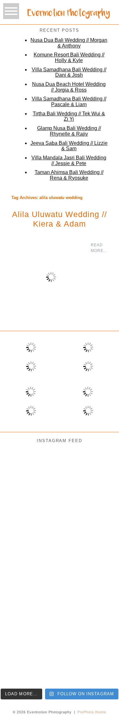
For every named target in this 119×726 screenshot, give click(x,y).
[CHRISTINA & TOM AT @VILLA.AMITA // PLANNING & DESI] (20, 507)
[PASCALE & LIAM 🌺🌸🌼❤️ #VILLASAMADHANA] (59, 546)
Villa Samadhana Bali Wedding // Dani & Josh (69, 72)
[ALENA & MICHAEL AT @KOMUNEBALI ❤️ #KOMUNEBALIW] (59, 467)
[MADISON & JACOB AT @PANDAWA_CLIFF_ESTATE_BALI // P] (59, 664)
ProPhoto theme (92, 712)
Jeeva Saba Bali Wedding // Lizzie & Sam (69, 145)
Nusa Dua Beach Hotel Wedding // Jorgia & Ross (69, 87)
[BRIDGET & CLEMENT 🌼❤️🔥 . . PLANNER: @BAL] (99, 507)
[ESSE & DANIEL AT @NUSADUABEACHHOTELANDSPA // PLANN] (99, 664)
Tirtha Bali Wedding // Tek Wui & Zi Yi (69, 116)
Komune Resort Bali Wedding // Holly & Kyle (69, 57)
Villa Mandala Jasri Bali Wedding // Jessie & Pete (68, 160)
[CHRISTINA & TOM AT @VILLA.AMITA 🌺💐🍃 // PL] (59, 507)
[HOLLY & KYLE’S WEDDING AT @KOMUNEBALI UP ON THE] (20, 585)
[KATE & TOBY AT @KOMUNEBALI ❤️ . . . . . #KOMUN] (20, 664)
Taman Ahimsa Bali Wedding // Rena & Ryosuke (69, 175)
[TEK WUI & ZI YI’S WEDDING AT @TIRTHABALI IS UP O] (99, 585)
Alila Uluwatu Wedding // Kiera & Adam (59, 219)
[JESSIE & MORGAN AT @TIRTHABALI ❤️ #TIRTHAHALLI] (20, 467)
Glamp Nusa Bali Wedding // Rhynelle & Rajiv (69, 131)
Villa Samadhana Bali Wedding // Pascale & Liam (69, 101)
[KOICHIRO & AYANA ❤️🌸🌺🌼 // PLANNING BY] (20, 546)
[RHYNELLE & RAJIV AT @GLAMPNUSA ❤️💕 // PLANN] (99, 624)
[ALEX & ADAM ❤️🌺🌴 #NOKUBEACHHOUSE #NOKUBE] (99, 546)
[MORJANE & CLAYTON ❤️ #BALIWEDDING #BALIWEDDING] (99, 467)
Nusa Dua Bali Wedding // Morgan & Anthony (68, 42)
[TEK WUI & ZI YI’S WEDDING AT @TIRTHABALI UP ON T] (59, 585)
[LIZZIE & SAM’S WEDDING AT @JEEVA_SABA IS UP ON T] (20, 624)
